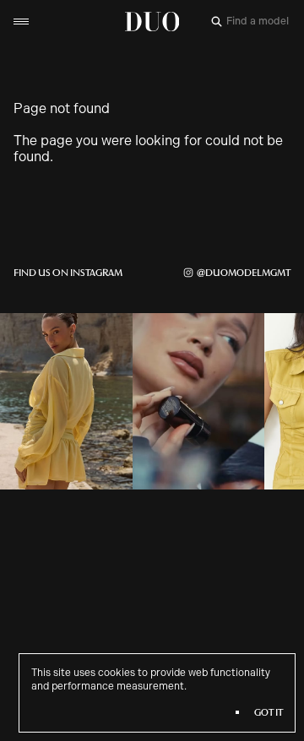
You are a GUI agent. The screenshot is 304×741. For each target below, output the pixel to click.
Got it (268, 712)
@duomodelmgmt (243, 273)
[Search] (216, 21)
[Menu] (21, 21)
